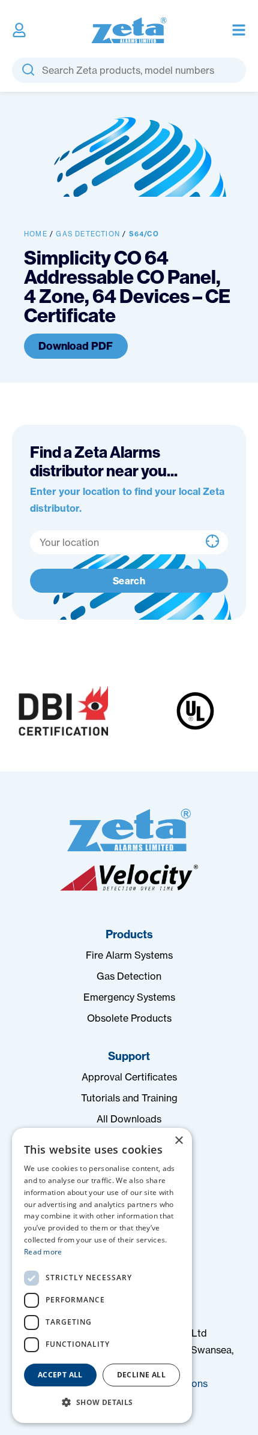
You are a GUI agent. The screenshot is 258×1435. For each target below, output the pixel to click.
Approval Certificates (129, 1077)
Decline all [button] (141, 1375)
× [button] (178, 1140)
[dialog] (102, 1275)
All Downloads (129, 1119)
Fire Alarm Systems (129, 955)
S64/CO (144, 234)
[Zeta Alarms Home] (129, 30)
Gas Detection (88, 234)
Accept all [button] (60, 1375)
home (35, 234)
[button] (102, 1402)
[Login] (19, 30)
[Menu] (239, 30)
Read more (43, 1252)
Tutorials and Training (129, 1098)
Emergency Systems (129, 997)
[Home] (129, 829)
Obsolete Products (129, 1018)
